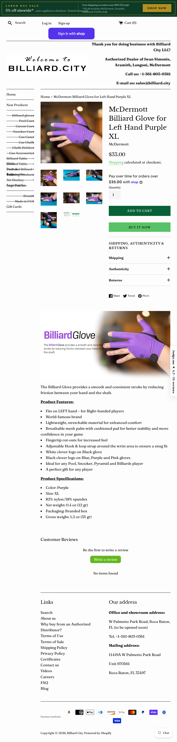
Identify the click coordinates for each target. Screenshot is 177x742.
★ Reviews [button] (173, 371)
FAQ (44, 682)
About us (48, 618)
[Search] (9, 22)
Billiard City (75, 733)
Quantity (115, 187)
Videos (46, 670)
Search (47, 612)
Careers (47, 676)
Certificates (50, 659)
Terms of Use (52, 635)
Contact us (50, 665)
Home (45, 97)
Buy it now (140, 227)
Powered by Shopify (98, 733)
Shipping (116, 162)
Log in (46, 23)
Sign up (64, 23)
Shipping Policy (54, 647)
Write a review (105, 559)
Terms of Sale (52, 641)
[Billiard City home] (47, 65)
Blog (44, 688)
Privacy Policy (53, 653)
